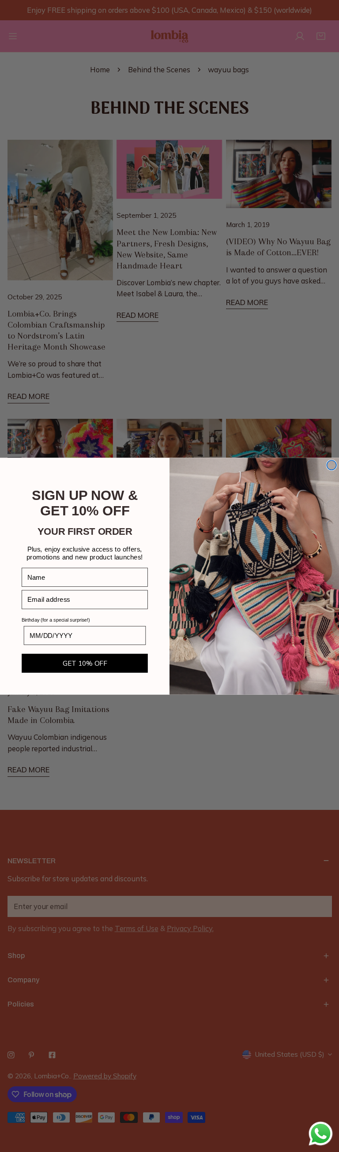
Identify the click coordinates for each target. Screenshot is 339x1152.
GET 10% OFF (85, 663)
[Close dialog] (331, 465)
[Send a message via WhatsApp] (321, 1134)
